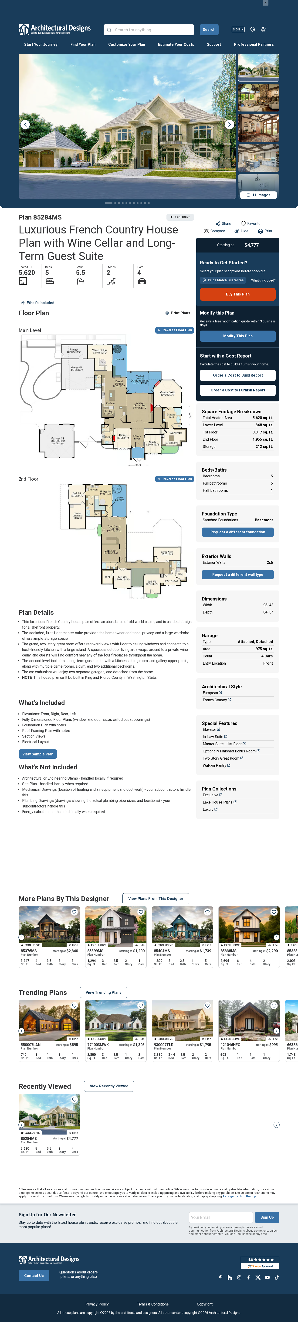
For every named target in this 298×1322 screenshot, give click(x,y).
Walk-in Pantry (214, 765)
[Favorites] (252, 29)
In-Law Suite (213, 737)
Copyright (205, 1304)
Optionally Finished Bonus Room (229, 751)
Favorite (254, 223)
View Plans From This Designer (155, 898)
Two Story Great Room (221, 758)
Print (268, 231)
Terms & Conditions (153, 1304)
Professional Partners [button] (254, 44)
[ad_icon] (55, 29)
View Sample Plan (37, 754)
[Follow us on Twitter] (258, 1277)
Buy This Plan (238, 294)
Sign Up (267, 1217)
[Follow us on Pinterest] (221, 1277)
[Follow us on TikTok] (276, 1277)
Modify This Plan (238, 336)
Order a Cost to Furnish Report (238, 390)
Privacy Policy (97, 1304)
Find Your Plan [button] (83, 44)
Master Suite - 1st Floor (222, 744)
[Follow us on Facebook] (248, 1277)
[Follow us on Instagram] (239, 1277)
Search (209, 29)
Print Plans (180, 313)
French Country (215, 700)
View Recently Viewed (109, 1086)
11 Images (261, 195)
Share (226, 223)
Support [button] (214, 44)
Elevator (209, 729)
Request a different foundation (237, 532)
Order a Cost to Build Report (238, 375)
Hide (244, 231)
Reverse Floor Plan (177, 330)
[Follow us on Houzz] (230, 1277)
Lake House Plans (218, 802)
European (210, 693)
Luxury (208, 809)
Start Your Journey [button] (41, 44)
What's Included (40, 303)
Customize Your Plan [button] (126, 44)
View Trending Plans (104, 992)
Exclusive (210, 795)
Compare (217, 231)
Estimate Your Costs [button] (176, 44)
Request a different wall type (237, 574)
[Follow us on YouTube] (267, 1277)
